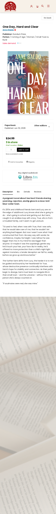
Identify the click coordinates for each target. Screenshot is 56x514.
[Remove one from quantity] (7, 149)
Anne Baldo (8, 30)
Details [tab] (27, 191)
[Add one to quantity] (14, 149)
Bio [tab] (18, 191)
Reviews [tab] (37, 191)
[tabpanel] (28, 244)
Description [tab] (8, 191)
